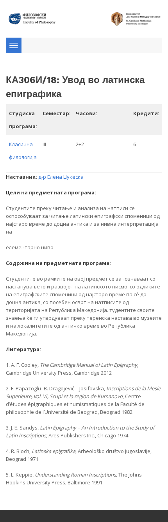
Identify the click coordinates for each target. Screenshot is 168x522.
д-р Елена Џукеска (61, 176)
